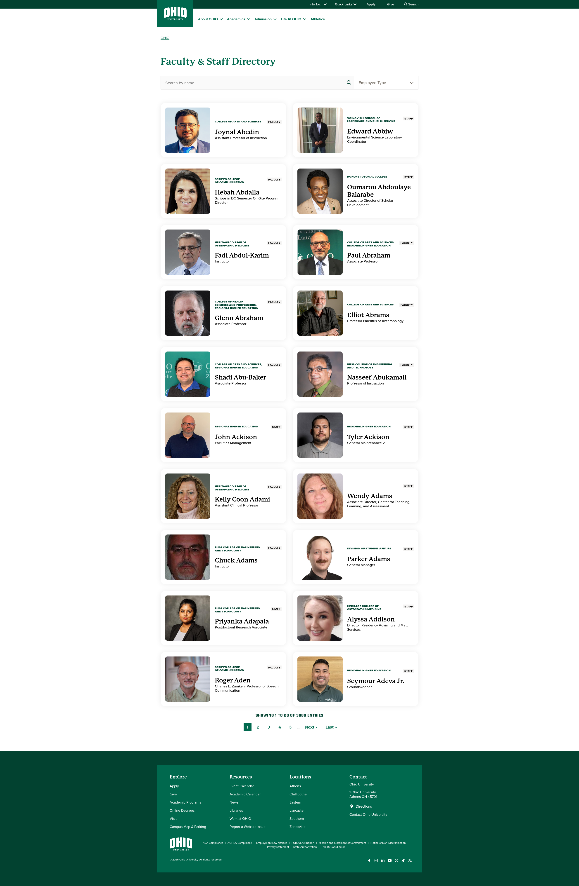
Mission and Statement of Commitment (342, 843)
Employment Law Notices (271, 843)
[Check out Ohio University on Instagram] (376, 860)
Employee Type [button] (372, 82)
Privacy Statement (278, 847)
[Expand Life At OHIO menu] (304, 18)
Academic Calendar (245, 794)
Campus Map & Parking (188, 826)
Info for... (316, 4)
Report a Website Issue (248, 826)
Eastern (295, 802)
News (234, 802)
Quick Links (344, 4)
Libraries (236, 810)
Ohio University (188, 859)
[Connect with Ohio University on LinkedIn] (383, 860)
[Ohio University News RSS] (410, 860)
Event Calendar (242, 785)
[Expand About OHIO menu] (221, 18)
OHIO (165, 37)
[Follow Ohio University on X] (396, 860)
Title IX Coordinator (333, 847)
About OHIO (208, 19)
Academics (236, 19)
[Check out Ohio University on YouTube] (389, 860)
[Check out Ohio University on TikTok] (403, 860)
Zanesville (298, 826)
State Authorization (305, 847)
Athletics (318, 19)
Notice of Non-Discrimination (388, 843)
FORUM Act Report (303, 843)
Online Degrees (182, 810)
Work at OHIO (240, 818)
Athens (295, 785)
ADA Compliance (213, 843)
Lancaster (297, 810)
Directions (364, 806)
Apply (371, 4)
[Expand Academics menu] (248, 18)
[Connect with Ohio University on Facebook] (369, 860)
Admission (263, 19)
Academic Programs (185, 802)
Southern (297, 818)
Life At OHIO (291, 19)
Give (390, 4)
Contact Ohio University (368, 814)
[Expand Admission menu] (275, 18)
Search (412, 4)
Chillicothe (298, 794)
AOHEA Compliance (240, 843)
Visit (173, 818)
